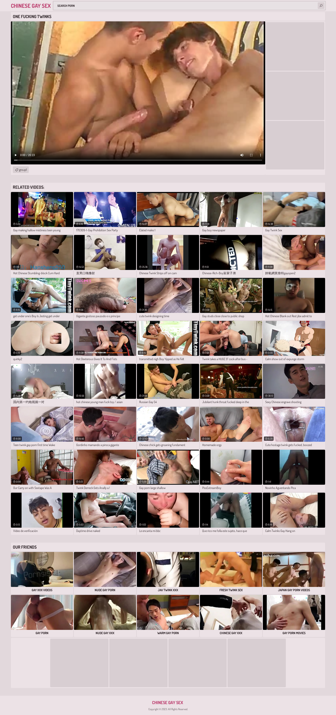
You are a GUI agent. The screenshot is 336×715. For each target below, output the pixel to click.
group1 (23, 170)
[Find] (321, 5)
